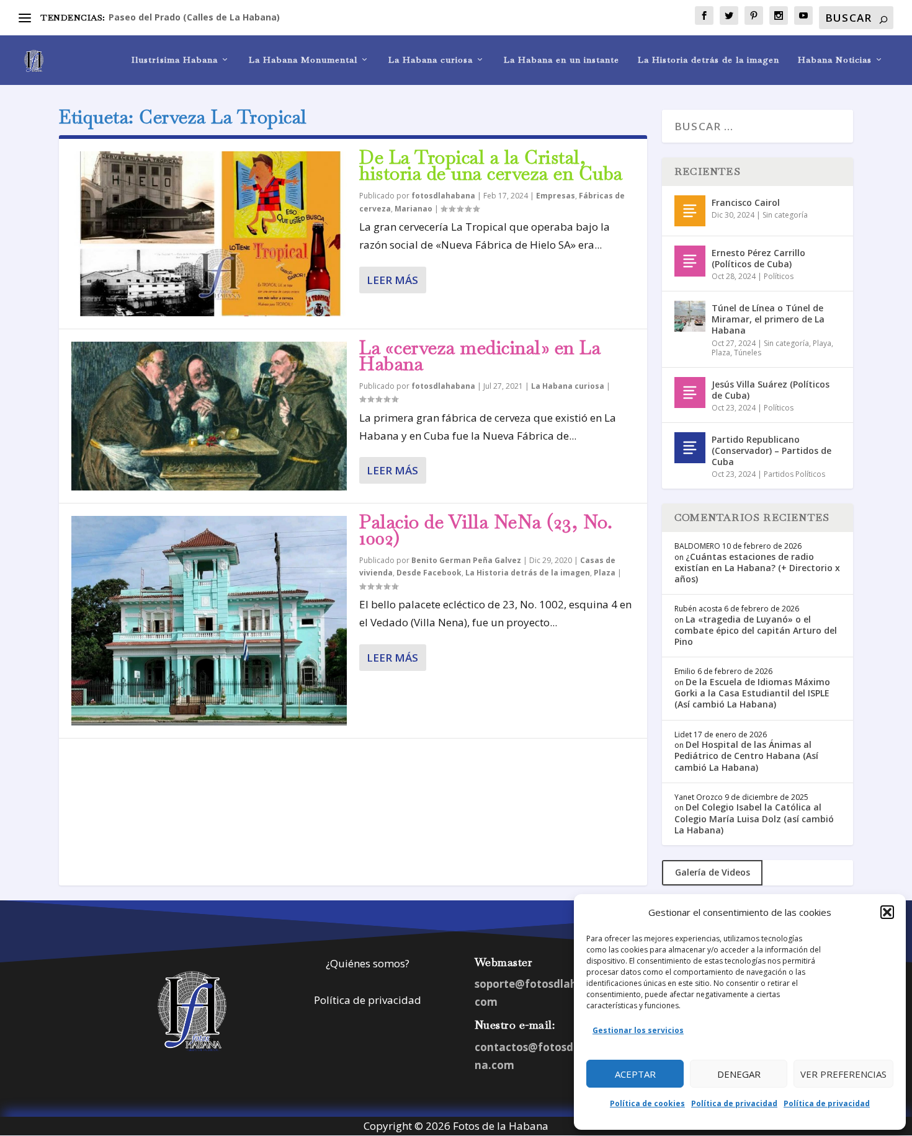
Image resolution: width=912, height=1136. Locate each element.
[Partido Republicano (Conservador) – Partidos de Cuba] (689, 447)
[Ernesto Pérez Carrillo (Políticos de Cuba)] (689, 261)
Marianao (413, 208)
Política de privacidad (734, 1103)
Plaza (604, 572)
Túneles (747, 352)
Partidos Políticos (794, 474)
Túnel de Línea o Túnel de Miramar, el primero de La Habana (768, 319)
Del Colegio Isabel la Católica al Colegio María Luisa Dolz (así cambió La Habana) (754, 818)
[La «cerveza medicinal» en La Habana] (209, 416)
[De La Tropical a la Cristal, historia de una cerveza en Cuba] (209, 233)
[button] (887, 912)
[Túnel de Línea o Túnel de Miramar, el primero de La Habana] (689, 316)
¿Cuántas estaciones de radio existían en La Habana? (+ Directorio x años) (757, 568)
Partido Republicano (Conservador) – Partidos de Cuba (771, 450)
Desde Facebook (429, 572)
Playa (822, 343)
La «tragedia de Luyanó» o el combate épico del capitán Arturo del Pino (755, 630)
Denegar (739, 1074)
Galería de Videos (712, 872)
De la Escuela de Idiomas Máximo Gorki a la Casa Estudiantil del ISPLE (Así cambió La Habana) (752, 693)
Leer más (392, 280)
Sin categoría (785, 215)
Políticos (779, 276)
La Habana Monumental (303, 60)
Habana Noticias (835, 60)
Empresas (555, 195)
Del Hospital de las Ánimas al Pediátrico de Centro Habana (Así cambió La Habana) (746, 756)
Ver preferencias (843, 1074)
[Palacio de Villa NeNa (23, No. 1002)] (209, 620)
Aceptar (635, 1074)
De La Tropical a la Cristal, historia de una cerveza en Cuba (491, 165)
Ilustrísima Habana (175, 60)
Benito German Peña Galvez (466, 560)
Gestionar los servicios (638, 1030)
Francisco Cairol (746, 202)
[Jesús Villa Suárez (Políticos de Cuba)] (689, 392)
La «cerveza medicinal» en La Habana (480, 355)
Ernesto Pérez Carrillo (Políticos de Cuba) (758, 258)
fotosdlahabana (443, 195)
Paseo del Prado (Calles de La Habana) (194, 17)
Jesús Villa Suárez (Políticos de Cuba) (770, 389)
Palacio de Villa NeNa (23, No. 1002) (485, 530)
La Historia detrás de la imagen (708, 60)
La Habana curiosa (430, 60)
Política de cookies (647, 1103)
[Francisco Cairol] (689, 210)
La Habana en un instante (561, 60)
